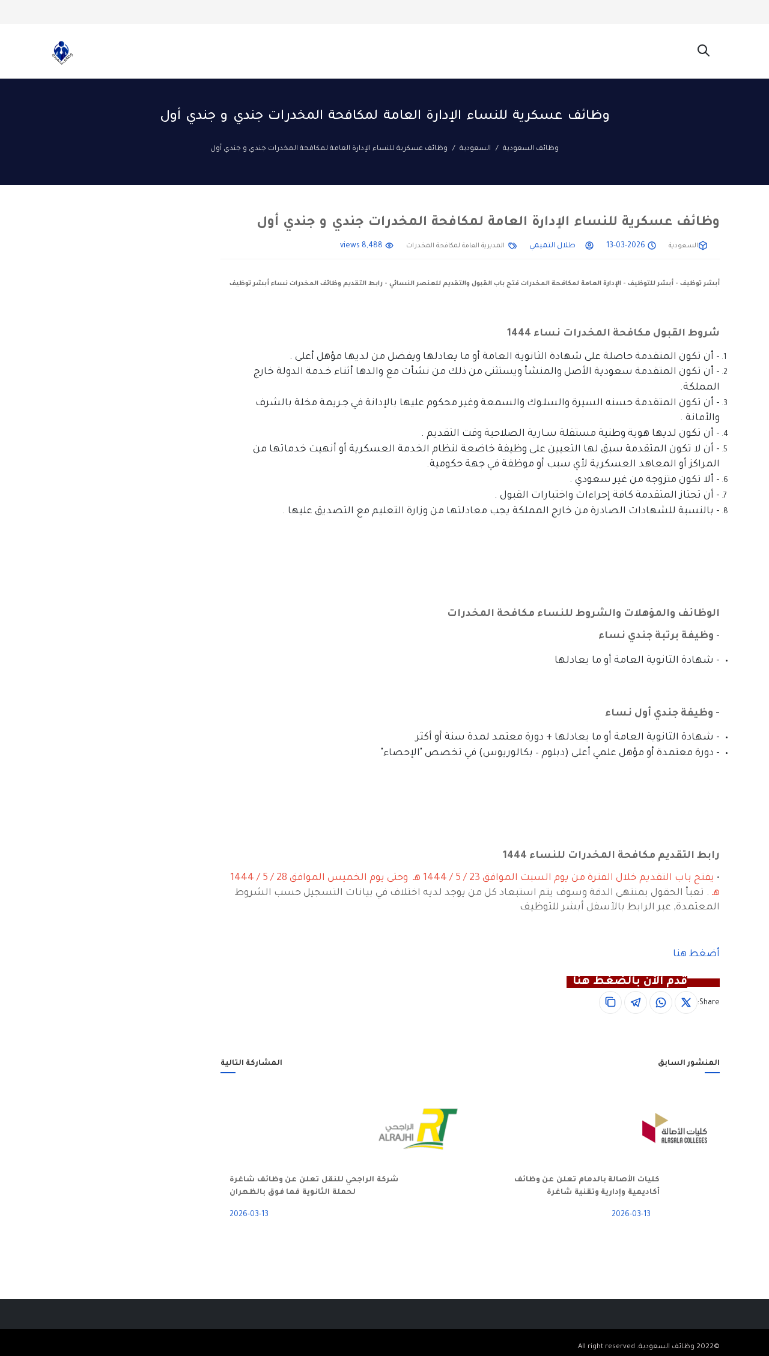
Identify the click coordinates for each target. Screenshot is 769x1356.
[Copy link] (610, 1002)
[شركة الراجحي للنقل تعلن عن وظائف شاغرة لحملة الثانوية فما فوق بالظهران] (433, 1129)
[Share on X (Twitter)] (686, 1002)
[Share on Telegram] (636, 1002)
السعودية (475, 149)
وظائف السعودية (531, 149)
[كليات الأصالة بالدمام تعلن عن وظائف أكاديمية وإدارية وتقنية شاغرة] (690, 1129)
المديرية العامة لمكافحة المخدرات (455, 246)
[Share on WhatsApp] (661, 1002)
